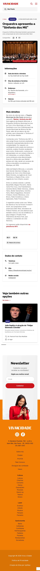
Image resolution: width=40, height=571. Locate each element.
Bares (20, 524)
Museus (20, 510)
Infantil (20, 508)
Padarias (20, 533)
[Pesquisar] (31, 4)
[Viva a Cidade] (10, 4)
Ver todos (5, 300)
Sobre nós (20, 452)
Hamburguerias (20, 531)
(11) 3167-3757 (20, 446)
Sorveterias (20, 540)
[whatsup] (14, 38)
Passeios (20, 515)
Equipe (20, 455)
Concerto (12, 19)
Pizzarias (20, 535)
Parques (20, 513)
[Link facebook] (23, 434)
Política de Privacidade (20, 560)
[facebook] (16, 38)
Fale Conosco (20, 462)
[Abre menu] (36, 4)
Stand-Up (20, 492)
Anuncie (20, 459)
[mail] (19, 38)
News (20, 469)
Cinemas (20, 480)
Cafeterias (20, 526)
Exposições (20, 487)
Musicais (20, 490)
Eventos (20, 506)
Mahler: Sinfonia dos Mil (22, 119)
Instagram (12, 278)
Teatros (20, 494)
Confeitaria (20, 528)
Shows (20, 497)
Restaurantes (20, 538)
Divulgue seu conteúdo (20, 466)
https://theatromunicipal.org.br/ (20, 270)
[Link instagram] (17, 434)
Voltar (5, 19)
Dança (20, 485)
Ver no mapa (11, 94)
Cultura (20, 478)
